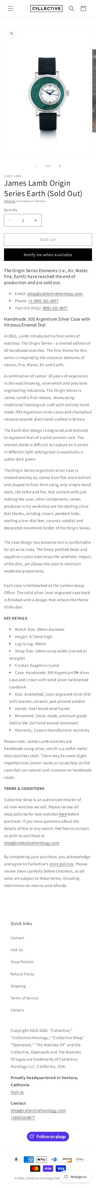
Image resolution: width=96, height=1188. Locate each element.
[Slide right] (60, 166)
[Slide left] (36, 166)
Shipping (9, 201)
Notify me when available (48, 254)
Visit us (17, 1091)
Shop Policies (22, 961)
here (63, 814)
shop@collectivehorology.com (54, 293)
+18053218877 (23, 1117)
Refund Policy (22, 974)
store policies (62, 863)
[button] (11, 8)
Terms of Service (25, 998)
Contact (17, 937)
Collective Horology (39, 1178)
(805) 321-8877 (55, 307)
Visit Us (17, 949)
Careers (17, 1010)
